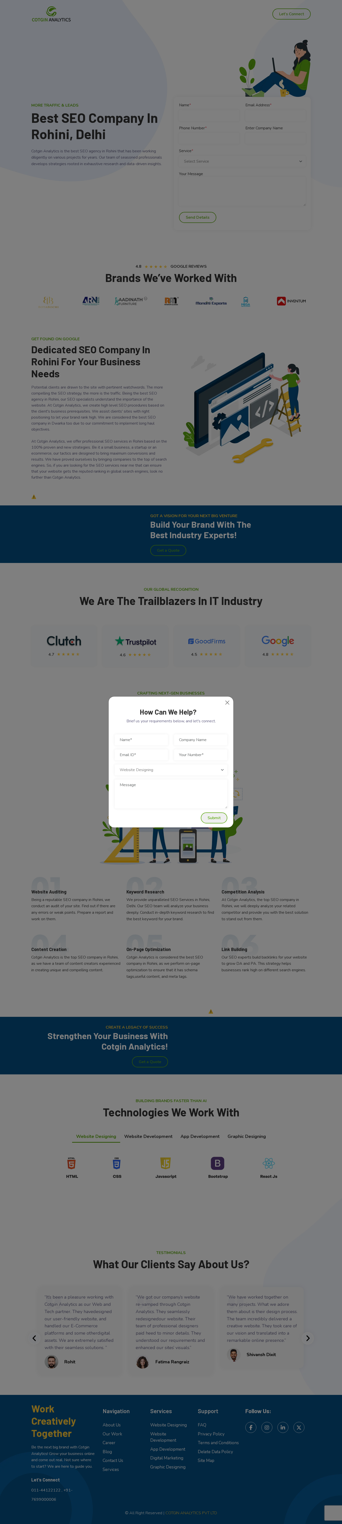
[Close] (227, 703)
